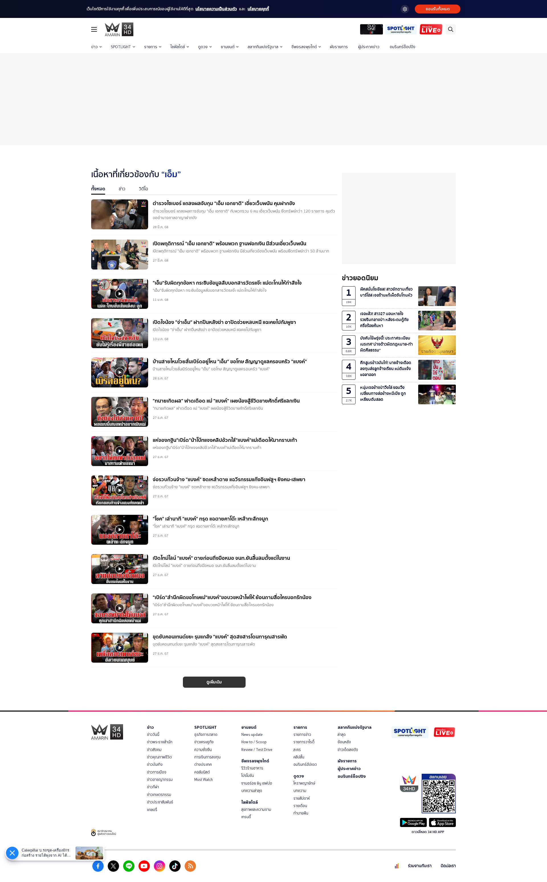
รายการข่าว (302, 734)
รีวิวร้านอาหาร (252, 768)
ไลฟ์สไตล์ (177, 47)
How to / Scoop (254, 742)
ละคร (297, 749)
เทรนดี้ (246, 817)
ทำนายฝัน (300, 813)
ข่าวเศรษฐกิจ (204, 742)
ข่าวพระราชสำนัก (159, 742)
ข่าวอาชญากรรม (160, 779)
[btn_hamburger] (94, 29)
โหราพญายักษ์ (304, 783)
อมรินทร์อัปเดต (305, 764)
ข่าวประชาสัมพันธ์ (160, 802)
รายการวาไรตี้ (304, 742)
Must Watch (203, 779)
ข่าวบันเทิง (155, 764)
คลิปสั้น (298, 757)
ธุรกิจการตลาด (205, 734)
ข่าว (94, 47)
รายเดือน (300, 805)
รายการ (150, 47)
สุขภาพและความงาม (256, 809)
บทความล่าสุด (251, 790)
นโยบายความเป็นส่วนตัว (216, 9)
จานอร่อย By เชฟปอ (256, 783)
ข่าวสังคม (154, 749)
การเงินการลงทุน (207, 757)
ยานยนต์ (227, 47)
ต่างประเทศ (203, 764)
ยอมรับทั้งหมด (438, 9)
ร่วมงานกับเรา (420, 866)
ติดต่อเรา (448, 866)
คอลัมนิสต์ (202, 772)
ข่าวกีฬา (153, 787)
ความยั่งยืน (203, 749)
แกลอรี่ (152, 809)
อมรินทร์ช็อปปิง (402, 47)
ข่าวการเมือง (156, 772)
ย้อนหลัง (344, 742)
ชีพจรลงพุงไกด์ (304, 47)
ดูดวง (203, 47)
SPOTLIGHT (121, 47)
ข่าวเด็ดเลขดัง (348, 749)
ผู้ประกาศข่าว (368, 47)
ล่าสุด (342, 734)
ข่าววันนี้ (153, 734)
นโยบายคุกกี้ (258, 9)
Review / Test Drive (256, 749)
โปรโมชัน (247, 775)
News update (252, 734)
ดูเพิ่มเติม (214, 682)
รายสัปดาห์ (301, 798)
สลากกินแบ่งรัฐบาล (263, 47)
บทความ (299, 790)
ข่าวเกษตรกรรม (159, 794)
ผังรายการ (339, 47)
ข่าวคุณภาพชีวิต (159, 757)
